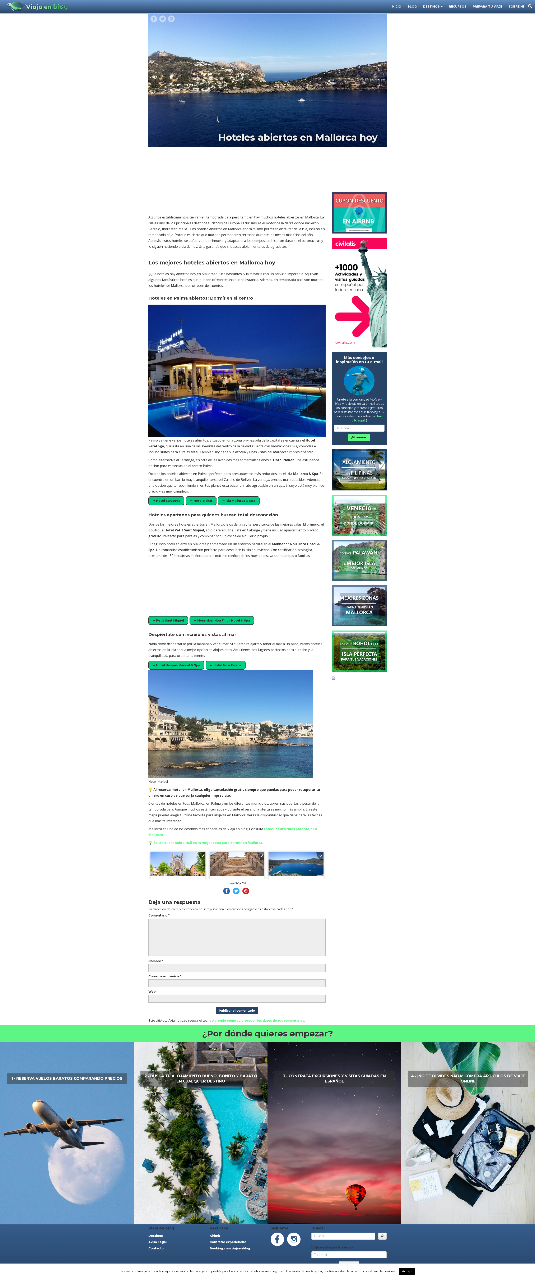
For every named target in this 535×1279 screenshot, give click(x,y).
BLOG (412, 6)
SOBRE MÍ (516, 6)
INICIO (396, 6)
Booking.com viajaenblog (230, 1248)
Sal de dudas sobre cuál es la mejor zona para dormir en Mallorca (207, 842)
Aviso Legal (157, 1242)
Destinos (155, 1236)
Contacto (156, 1248)
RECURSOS (457, 6)
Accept (407, 1271)
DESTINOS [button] (432, 6)
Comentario (158, 915)
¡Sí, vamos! (359, 437)
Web (152, 991)
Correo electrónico (164, 976)
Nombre (155, 961)
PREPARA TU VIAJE (487, 6)
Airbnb (215, 1236)
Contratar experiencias (228, 1242)
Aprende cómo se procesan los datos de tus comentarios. (258, 1020)
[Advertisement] (237, 183)
